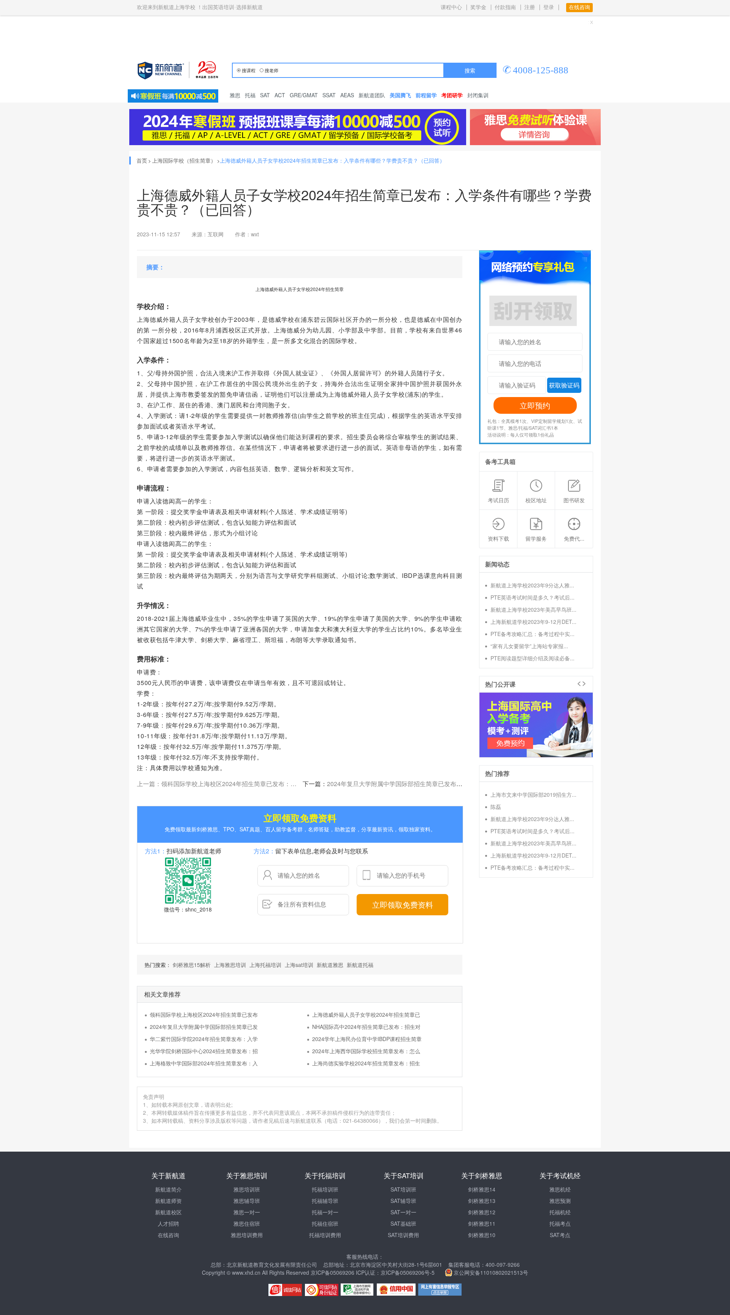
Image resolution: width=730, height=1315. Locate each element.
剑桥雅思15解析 (192, 964)
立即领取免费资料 (402, 904)
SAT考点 (560, 1235)
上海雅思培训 (230, 964)
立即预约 (535, 405)
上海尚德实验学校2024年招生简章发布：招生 (366, 1063)
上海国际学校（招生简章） (184, 160)
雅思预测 (560, 1200)
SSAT (329, 95)
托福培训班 (325, 1189)
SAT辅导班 (403, 1200)
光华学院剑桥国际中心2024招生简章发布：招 (204, 1051)
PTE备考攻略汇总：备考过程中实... (532, 634)
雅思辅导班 (246, 1200)
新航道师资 (168, 1200)
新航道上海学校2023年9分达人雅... (532, 585)
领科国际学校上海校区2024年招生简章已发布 (204, 1014)
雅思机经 (560, 1189)
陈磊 (495, 806)
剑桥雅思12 (481, 1212)
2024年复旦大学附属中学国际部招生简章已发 (204, 1026)
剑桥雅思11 (481, 1223)
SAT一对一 (403, 1212)
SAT (265, 95)
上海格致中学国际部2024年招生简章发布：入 (204, 1063)
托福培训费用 (325, 1235)
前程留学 (426, 95)
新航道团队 (372, 95)
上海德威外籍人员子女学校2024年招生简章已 (366, 1014)
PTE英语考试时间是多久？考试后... (532, 597)
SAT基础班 (403, 1223)
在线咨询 (168, 1235)
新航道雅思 (330, 964)
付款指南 (505, 7)
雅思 (235, 95)
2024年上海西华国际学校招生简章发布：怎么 (366, 1051)
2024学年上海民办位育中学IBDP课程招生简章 (367, 1039)
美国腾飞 (400, 95)
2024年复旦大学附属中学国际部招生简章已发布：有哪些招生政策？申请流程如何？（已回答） (455, 783)
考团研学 (452, 95)
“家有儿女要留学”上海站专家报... (529, 646)
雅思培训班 (246, 1189)
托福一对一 (325, 1212)
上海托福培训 (265, 964)
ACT (280, 95)
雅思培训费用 (247, 1235)
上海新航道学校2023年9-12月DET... (533, 621)
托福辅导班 (325, 1200)
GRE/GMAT (304, 95)
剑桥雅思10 (481, 1235)
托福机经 (560, 1212)
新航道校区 (168, 1212)
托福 (250, 95)
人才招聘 (168, 1223)
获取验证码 (564, 385)
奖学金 (478, 7)
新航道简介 (168, 1189)
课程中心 (451, 7)
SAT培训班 (403, 1189)
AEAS (347, 95)
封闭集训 (478, 95)
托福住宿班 (325, 1223)
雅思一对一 (246, 1212)
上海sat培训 (299, 964)
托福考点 (560, 1223)
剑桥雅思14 (481, 1189)
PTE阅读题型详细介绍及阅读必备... (532, 658)
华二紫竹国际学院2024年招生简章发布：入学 (204, 1039)
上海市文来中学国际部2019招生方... (533, 794)
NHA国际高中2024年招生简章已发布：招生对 (366, 1026)
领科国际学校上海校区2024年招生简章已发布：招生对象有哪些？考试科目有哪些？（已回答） (289, 783)
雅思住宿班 (246, 1223)
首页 (141, 160)
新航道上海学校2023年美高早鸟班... (533, 609)
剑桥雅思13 (481, 1200)
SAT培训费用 (403, 1235)
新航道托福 (360, 964)
